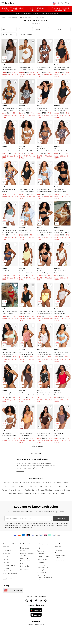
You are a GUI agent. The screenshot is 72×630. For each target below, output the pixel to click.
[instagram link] (27, 601)
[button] (54, 3)
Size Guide (7, 550)
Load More (36, 453)
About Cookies (43, 556)
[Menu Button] (3, 3)
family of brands (9, 525)
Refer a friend (60, 561)
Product (41, 562)
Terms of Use (42, 559)
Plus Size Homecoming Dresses (57, 490)
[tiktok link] (45, 601)
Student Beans (9, 565)
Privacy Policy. (29, 527)
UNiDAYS (6, 562)
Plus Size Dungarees (56, 494)
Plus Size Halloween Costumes (32, 482)
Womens (9, 17)
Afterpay (6, 553)
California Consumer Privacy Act (45, 577)
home (3, 17)
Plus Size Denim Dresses (34, 490)
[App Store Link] (36, 612)
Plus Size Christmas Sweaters (19, 494)
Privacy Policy (43, 548)
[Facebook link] (36, 601)
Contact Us (24, 569)
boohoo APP (8, 579)
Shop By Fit (16, 17)
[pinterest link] (31, 601)
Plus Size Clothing (26, 17)
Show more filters (25, 34)
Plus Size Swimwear (38, 17)
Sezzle (5, 559)
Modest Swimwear (11, 482)
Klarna (5, 556)
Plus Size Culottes (39, 494)
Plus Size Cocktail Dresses (14, 486)
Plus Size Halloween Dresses (57, 482)
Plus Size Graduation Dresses (37, 486)
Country (6, 586)
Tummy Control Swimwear (12, 490)
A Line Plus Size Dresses (59, 486)
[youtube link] (41, 601)
